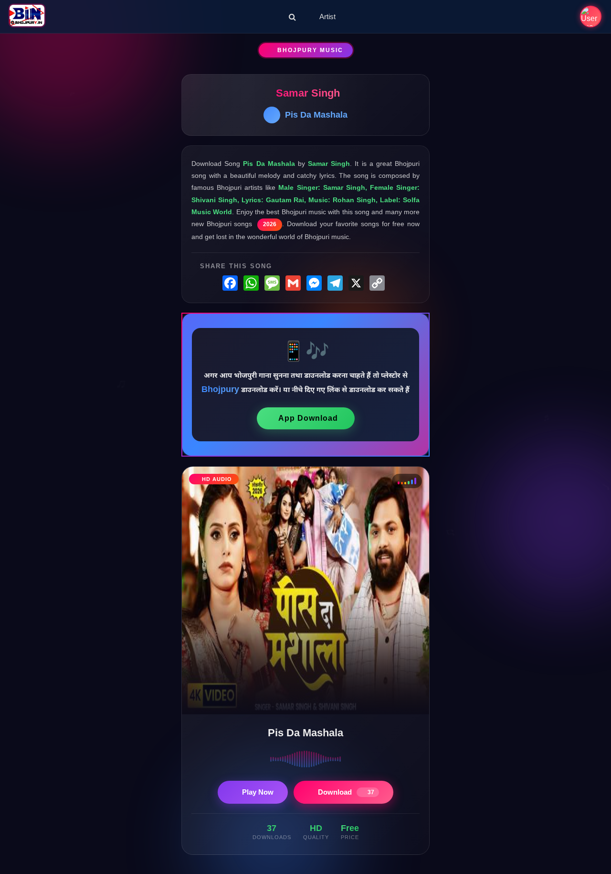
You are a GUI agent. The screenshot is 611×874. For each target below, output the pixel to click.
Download (346, 792)
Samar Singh (308, 93)
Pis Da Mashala (316, 115)
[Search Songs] (292, 16)
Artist (327, 16)
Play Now (258, 792)
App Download (308, 418)
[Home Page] (27, 16)
